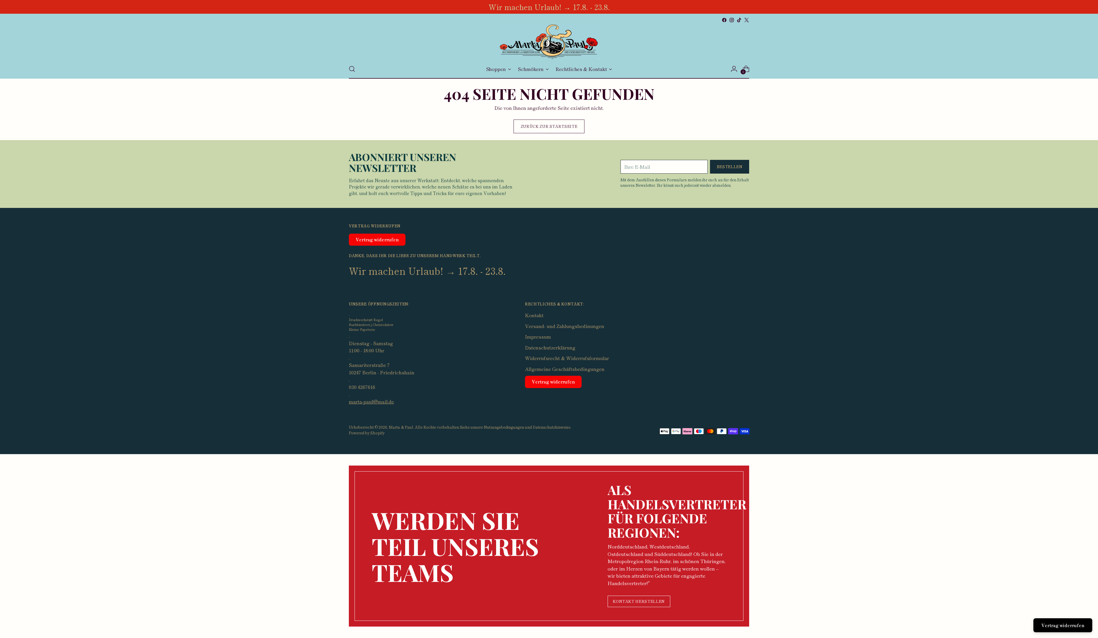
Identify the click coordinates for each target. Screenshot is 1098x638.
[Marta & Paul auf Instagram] (731, 20)
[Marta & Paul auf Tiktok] (739, 20)
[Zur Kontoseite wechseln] (734, 69)
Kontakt (534, 315)
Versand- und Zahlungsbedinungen (564, 325)
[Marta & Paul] (549, 41)
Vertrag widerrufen (377, 239)
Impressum (538, 336)
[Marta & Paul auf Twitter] (746, 20)
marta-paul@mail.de (371, 401)
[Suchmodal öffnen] (352, 69)
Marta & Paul (401, 427)
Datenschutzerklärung (550, 347)
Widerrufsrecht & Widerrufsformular (567, 357)
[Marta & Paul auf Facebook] (724, 20)
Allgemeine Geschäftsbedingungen (564, 368)
